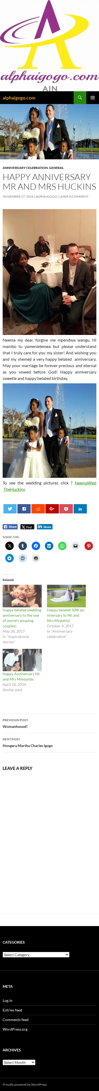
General (56, 168)
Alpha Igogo (46, 196)
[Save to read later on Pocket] (66, 508)
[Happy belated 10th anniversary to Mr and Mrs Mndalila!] (66, 596)
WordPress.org (15, 1029)
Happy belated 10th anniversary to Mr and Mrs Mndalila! (66, 615)
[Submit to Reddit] (38, 508)
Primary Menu (92, 97)
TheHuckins (14, 489)
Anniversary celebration (25, 168)
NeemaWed (85, 482)
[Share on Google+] (52, 508)
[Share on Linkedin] (80, 508)
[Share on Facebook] (24, 508)
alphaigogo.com (19, 98)
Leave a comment (73, 196)
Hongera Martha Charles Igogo (28, 742)
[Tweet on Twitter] (10, 508)
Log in (7, 1000)
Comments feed (16, 1019)
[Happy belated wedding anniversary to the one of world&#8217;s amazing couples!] (22, 596)
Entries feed (12, 1010)
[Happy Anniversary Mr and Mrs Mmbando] (22, 660)
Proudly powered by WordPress (25, 1084)
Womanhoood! (15, 723)
